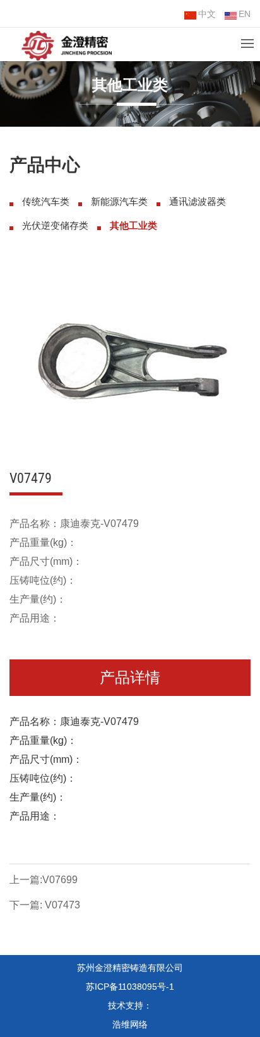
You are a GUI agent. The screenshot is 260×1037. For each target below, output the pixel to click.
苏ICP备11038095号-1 (130, 987)
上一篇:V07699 (43, 879)
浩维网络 (130, 1024)
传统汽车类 (45, 201)
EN (245, 14)
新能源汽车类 (119, 201)
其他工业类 (133, 225)
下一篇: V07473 (44, 905)
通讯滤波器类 (197, 201)
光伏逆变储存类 (55, 225)
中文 (207, 14)
